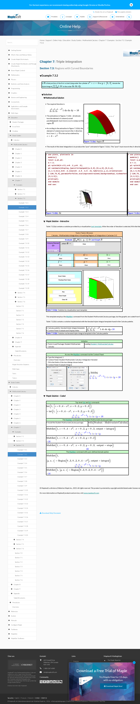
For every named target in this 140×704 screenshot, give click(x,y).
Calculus (16, 140)
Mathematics (15, 75)
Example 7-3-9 (23, 239)
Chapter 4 (18, 167)
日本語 (37, 698)
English (17, 698)
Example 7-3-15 (24, 266)
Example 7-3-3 (23, 212)
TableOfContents (20, 351)
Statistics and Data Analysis (20, 84)
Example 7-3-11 (24, 248)
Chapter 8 (18, 337)
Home (42, 40)
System (13, 616)
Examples (19, 185)
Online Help (57, 40)
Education (14, 117)
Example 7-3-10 (24, 243)
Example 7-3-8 (23, 234)
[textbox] (44, 83)
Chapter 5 (18, 171)
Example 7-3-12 (24, 252)
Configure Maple (16, 625)
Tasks (14, 373)
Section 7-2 (21, 194)
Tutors (14, 378)
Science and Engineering (19, 97)
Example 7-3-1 (23, 203)
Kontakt (43, 656)
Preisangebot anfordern (124, 12)
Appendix (18, 346)
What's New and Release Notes (21, 55)
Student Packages (18, 122)
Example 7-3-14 (24, 261)
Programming (15, 88)
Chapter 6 (18, 176)
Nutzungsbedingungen (58, 701)
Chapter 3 (18, 162)
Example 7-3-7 (23, 230)
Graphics (14, 93)
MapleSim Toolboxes (17, 638)
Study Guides (16, 135)
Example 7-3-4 (23, 216)
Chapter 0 (18, 149)
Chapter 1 (18, 153)
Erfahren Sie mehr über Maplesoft (17, 685)
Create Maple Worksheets (20, 59)
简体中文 (44, 698)
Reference (14, 611)
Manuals (14, 620)
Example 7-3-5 (23, 221)
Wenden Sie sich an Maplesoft (104, 12)
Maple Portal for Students (20, 364)
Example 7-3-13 (24, 257)
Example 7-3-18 (24, 279)
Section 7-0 (20, 306)
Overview (17, 360)
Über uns (11, 656)
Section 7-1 (21, 189)
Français (23, 698)
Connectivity (15, 102)
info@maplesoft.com (50, 672)
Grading (15, 131)
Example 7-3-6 (23, 225)
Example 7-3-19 (24, 284)
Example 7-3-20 (24, 288)
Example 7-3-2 (23, 207)
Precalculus (17, 355)
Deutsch (30, 698)
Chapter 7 (18, 180)
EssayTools (16, 126)
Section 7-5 (21, 297)
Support (49, 40)
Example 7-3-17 (24, 275)
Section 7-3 (21, 198)
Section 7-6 (21, 302)
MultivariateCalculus (20, 144)
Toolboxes (14, 629)
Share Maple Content (18, 70)
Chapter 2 (18, 158)
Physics (13, 79)
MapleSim (14, 634)
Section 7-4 (21, 293)
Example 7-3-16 (24, 270)
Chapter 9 (18, 342)
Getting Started (16, 50)
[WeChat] (60, 681)
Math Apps (14, 113)
